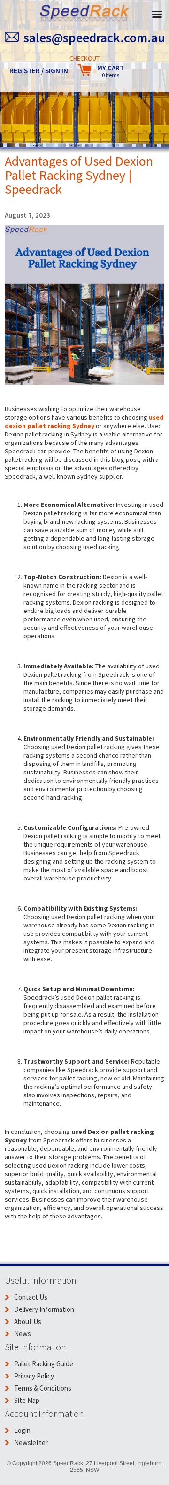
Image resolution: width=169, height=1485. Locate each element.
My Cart (110, 71)
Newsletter (31, 1442)
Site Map (26, 1400)
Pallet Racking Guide (43, 1363)
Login (22, 1430)
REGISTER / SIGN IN (38, 70)
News (22, 1333)
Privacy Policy (34, 1375)
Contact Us (30, 1297)
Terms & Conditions (42, 1388)
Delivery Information (44, 1309)
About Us (27, 1321)
